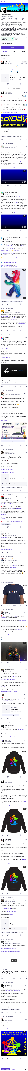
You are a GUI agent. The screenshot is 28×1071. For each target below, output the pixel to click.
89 (8, 19)
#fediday (3, 58)
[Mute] (5, 182)
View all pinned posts (15, 88)
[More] (26, 84)
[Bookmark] (20, 84)
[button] (14, 176)
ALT (24, 298)
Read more (3, 420)
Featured (23, 51)
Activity (5, 51)
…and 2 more (19, 136)
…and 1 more (20, 932)
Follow (12, 47)
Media (14, 51)
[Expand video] (22, 182)
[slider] (14, 180)
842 (2, 19)
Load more (14, 1062)
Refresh (2, 582)
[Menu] (25, 47)
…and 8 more (3, 442)
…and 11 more (19, 487)
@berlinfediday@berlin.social (6, 16)
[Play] (3, 182)
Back (4, 1)
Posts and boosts (5, 55)
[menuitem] (14, 176)
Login (13, 1069)
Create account (5, 1069)
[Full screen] (25, 182)
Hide (25, 170)
